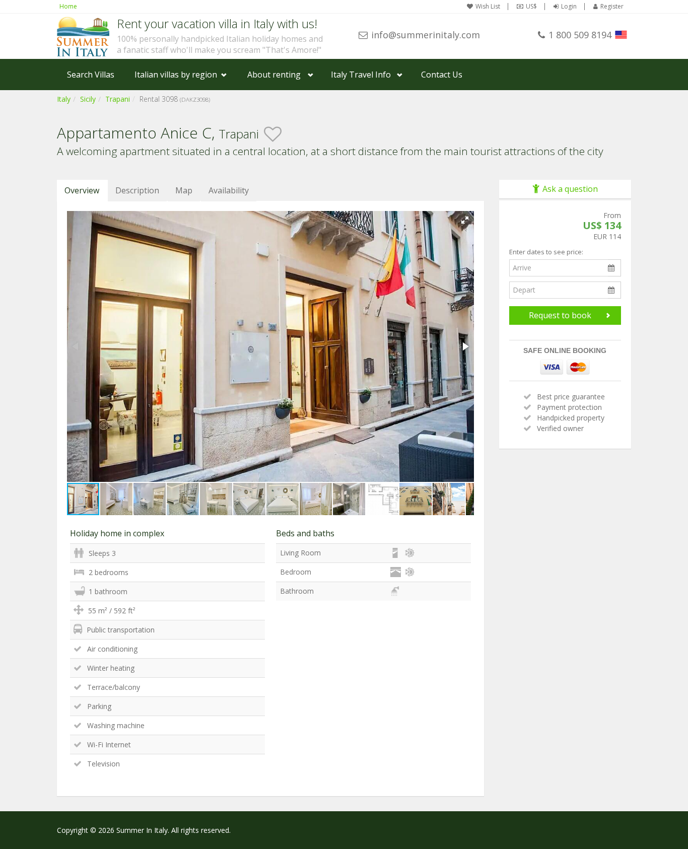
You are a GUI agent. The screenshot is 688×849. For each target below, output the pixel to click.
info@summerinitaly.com (425, 35)
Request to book (560, 315)
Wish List (487, 6)
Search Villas (90, 74)
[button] (465, 220)
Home (68, 6)
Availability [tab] (229, 190)
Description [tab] (137, 190)
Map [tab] (183, 190)
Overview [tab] (81, 190)
